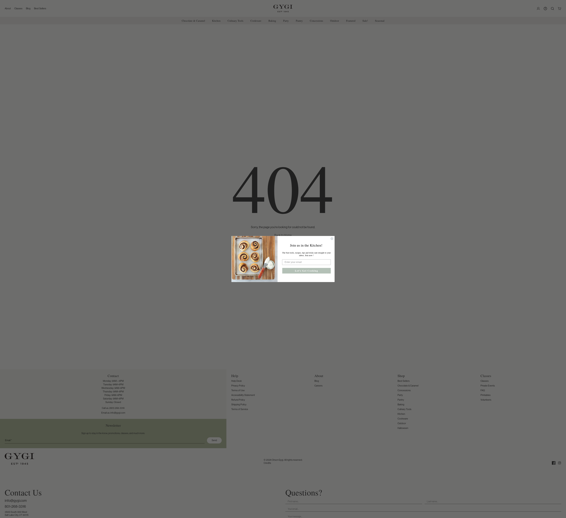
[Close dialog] (331, 238)
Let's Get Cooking (306, 270)
